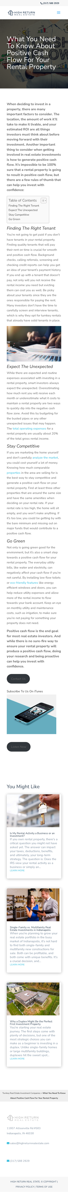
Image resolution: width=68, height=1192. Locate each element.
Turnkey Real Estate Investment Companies (21, 1093)
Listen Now (18, 747)
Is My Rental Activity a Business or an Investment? (32, 834)
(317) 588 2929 (51, 3)
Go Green (14, 219)
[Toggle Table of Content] (42, 200)
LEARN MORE (17, 870)
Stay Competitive (19, 215)
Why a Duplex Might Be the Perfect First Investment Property (31, 1023)
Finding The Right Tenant (24, 205)
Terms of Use (44, 1186)
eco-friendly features (24, 583)
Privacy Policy (25, 1186)
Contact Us (18, 679)
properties (13, 473)
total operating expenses (29, 429)
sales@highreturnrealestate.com (29, 1143)
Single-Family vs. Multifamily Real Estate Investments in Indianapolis (30, 929)
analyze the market (45, 458)
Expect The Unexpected (23, 210)
